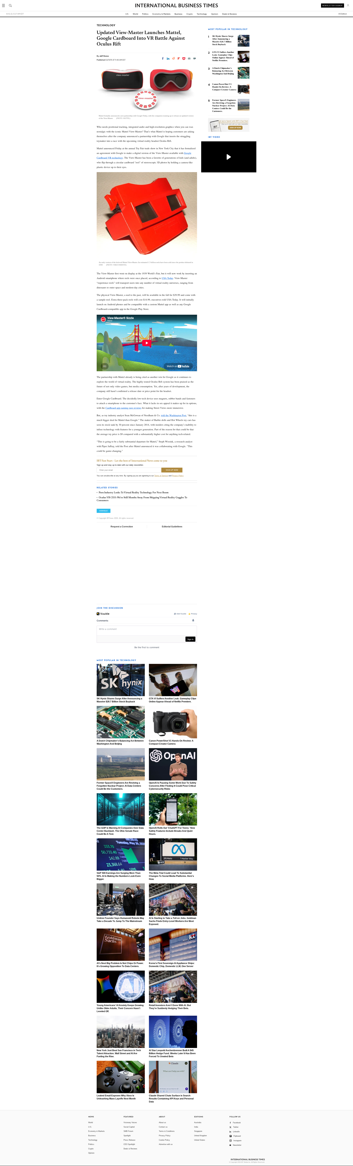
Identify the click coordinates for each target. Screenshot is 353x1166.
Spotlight (127, 1136)
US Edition (342, 14)
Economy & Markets (161, 14)
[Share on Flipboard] (178, 58)
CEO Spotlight (129, 1144)
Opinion (214, 14)
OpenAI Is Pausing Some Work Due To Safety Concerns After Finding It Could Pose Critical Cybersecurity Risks (172, 786)
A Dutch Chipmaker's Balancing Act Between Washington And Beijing (223, 71)
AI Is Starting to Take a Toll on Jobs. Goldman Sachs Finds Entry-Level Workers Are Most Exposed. (172, 921)
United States (199, 1140)
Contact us (163, 1127)
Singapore (198, 1131)
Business (178, 14)
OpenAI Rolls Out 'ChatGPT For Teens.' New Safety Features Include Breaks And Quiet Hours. (172, 831)
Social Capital (129, 1127)
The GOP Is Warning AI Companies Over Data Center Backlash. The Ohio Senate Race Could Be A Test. (120, 831)
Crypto (189, 14)
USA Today (167, 278)
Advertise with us (166, 1144)
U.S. (127, 14)
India (196, 1127)
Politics (145, 14)
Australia (197, 1122)
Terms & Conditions (167, 1131)
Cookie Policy (164, 1140)
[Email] (189, 58)
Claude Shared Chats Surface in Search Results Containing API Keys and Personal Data (171, 1098)
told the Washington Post (173, 415)
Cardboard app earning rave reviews (123, 407)
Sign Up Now (235, 128)
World (135, 14)
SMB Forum (128, 1131)
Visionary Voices (130, 1122)
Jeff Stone (104, 56)
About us (162, 1122)
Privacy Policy (177, 476)
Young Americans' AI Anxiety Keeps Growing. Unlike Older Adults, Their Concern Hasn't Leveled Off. (120, 1008)
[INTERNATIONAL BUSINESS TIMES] (176, 5)
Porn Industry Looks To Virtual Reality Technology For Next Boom (134, 492)
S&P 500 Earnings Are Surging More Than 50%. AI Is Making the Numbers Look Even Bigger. (119, 876)
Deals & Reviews (229, 14)
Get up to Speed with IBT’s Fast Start (233, 121)
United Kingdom (200, 1136)
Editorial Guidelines (172, 526)
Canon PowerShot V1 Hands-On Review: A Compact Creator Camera (224, 87)
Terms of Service (161, 476)
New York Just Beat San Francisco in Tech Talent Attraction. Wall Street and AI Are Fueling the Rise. (119, 1053)
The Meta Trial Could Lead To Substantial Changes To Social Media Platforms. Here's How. (171, 876)
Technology (202, 14)
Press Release (129, 1140)
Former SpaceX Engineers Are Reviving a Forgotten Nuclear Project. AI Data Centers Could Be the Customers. (119, 786)
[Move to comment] (194, 58)
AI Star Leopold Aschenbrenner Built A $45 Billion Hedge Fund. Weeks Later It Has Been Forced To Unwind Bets (172, 1053)
